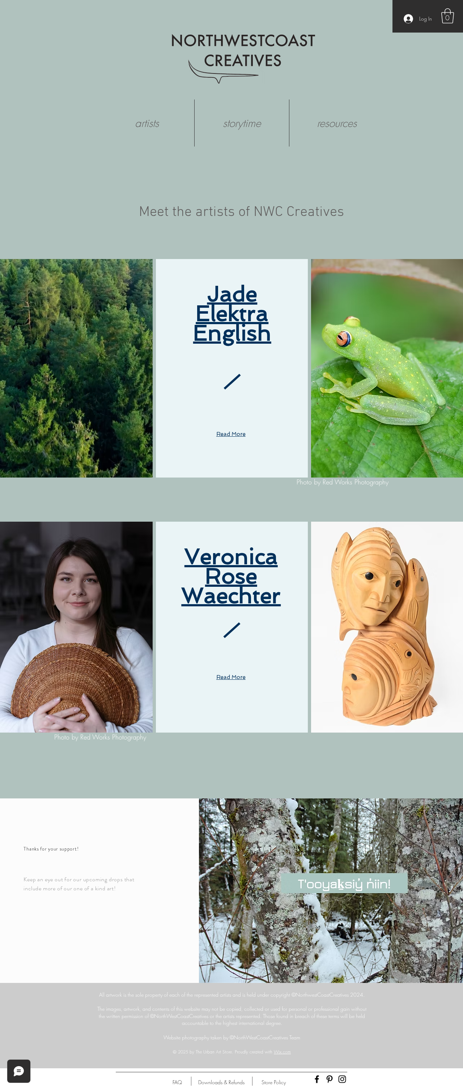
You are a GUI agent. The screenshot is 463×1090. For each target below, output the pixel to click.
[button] (447, 16)
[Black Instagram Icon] (342, 1079)
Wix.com (282, 1052)
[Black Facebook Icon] (317, 1079)
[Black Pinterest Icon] (329, 1079)
